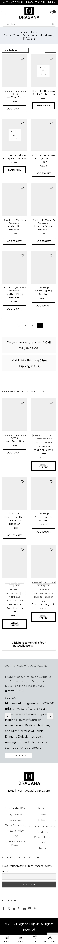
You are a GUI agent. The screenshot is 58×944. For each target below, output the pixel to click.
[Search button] (53, 24)
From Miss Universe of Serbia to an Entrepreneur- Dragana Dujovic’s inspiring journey (28, 681)
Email (5, 871)
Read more (43, 105)
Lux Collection (44, 446)
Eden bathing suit (43, 604)
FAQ (15, 836)
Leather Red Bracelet (14, 228)
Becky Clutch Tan (43, 94)
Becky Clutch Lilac (14, 158)
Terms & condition (15, 825)
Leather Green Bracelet (43, 228)
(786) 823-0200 (29, 348)
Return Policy (16, 830)
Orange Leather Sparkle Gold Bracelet (14, 520)
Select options (43, 465)
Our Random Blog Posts (26, 665)
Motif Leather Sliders (14, 610)
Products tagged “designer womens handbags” (28, 35)
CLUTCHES (37, 91)
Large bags (20, 91)
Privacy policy (16, 820)
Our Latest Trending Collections (24, 391)
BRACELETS (9, 220)
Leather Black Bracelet (15, 296)
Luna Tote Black (14, 97)
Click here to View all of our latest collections (29, 644)
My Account (16, 814)
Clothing (41, 820)
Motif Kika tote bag (43, 452)
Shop (32, 32)
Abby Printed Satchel (43, 293)
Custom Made (42, 837)
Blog (42, 842)
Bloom (43, 601)
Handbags (8, 91)
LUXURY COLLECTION (42, 826)
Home (24, 32)
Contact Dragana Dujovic (15, 843)
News (42, 848)
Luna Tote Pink (14, 441)
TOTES (14, 94)
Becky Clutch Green (43, 160)
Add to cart (14, 108)
